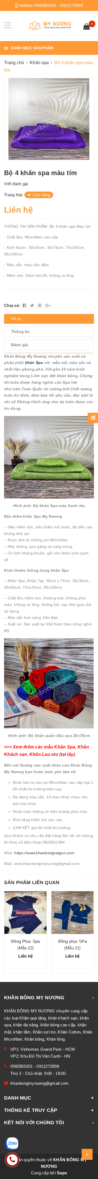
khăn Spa (34, 362)
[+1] (48, 305)
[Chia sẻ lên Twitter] (32, 305)
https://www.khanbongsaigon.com (44, 853)
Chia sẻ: (12, 305)
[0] (86, 27)
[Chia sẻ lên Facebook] (25, 305)
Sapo (62, 1173)
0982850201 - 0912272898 (58, 5)
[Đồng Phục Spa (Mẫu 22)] (25, 912)
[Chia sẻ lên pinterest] (40, 305)
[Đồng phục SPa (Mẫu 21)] (72, 912)
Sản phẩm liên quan (31, 882)
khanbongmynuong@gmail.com (39, 1083)
